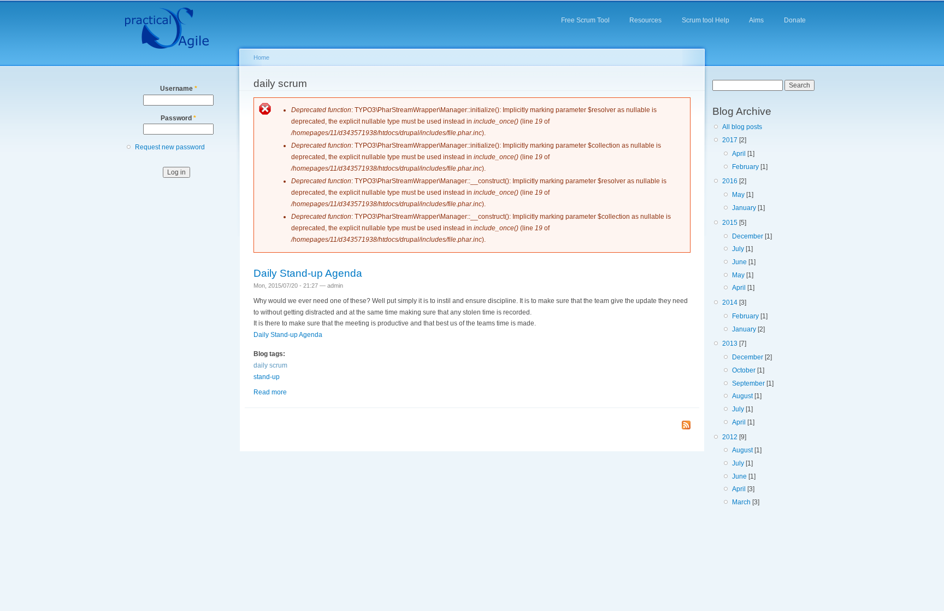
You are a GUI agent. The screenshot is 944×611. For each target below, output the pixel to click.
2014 (730, 302)
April (739, 154)
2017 (730, 140)
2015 (730, 222)
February (745, 167)
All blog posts (742, 127)
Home (261, 57)
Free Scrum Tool (585, 20)
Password (178, 118)
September (748, 383)
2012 (730, 437)
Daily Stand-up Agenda (307, 273)
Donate (795, 20)
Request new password (170, 147)
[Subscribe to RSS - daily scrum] (686, 425)
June (739, 262)
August (742, 396)
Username (178, 88)
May (738, 195)
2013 (730, 343)
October (744, 370)
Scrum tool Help (705, 20)
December (747, 236)
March (741, 502)
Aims (756, 20)
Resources (645, 20)
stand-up (266, 377)
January (744, 208)
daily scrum (270, 365)
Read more (270, 392)
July (738, 249)
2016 (730, 181)
